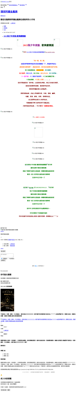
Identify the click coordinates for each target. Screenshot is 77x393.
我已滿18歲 (3, 390)
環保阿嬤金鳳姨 (9, 11)
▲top (2, 248)
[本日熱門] (49, 52)
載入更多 (3, 251)
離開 (9, 390)
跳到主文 (3, 15)
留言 (13, 239)
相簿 (5, 26)
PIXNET (27, 372)
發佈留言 (3, 260)
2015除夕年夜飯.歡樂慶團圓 (15, 36)
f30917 (2, 231)
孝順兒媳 (12, 245)
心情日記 (13, 23)
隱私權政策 (47, 372)
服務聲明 (53, 372)
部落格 (5, 28)
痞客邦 (10, 239)
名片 (5, 29)
